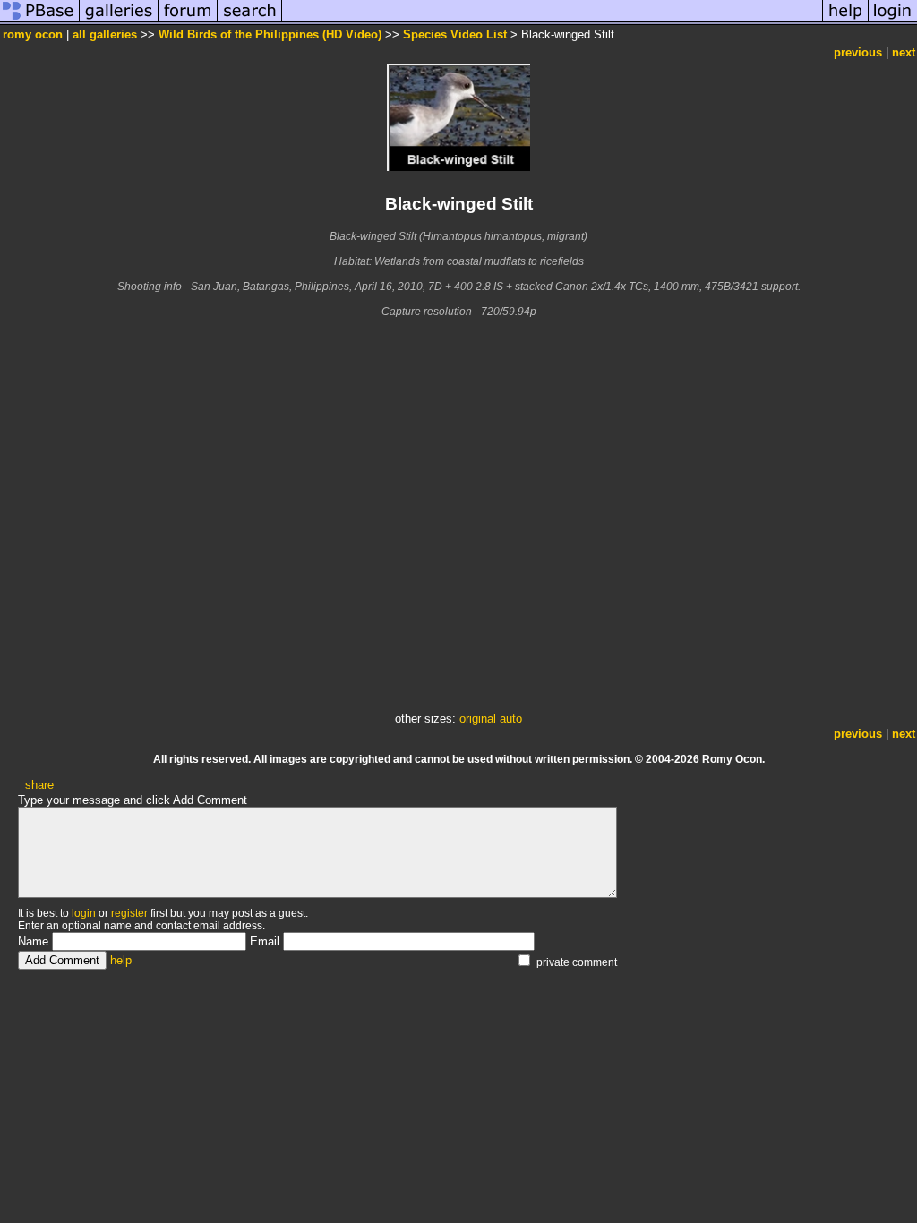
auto (511, 718)
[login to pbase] (893, 21)
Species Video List (455, 34)
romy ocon (33, 34)
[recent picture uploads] (119, 21)
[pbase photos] (40, 21)
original (477, 718)
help (121, 960)
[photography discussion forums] (188, 21)
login (84, 913)
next (903, 52)
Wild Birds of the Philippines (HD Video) (270, 34)
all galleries (105, 34)
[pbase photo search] (250, 21)
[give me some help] (845, 21)
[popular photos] (552, 21)
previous (858, 52)
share (39, 784)
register (129, 913)
